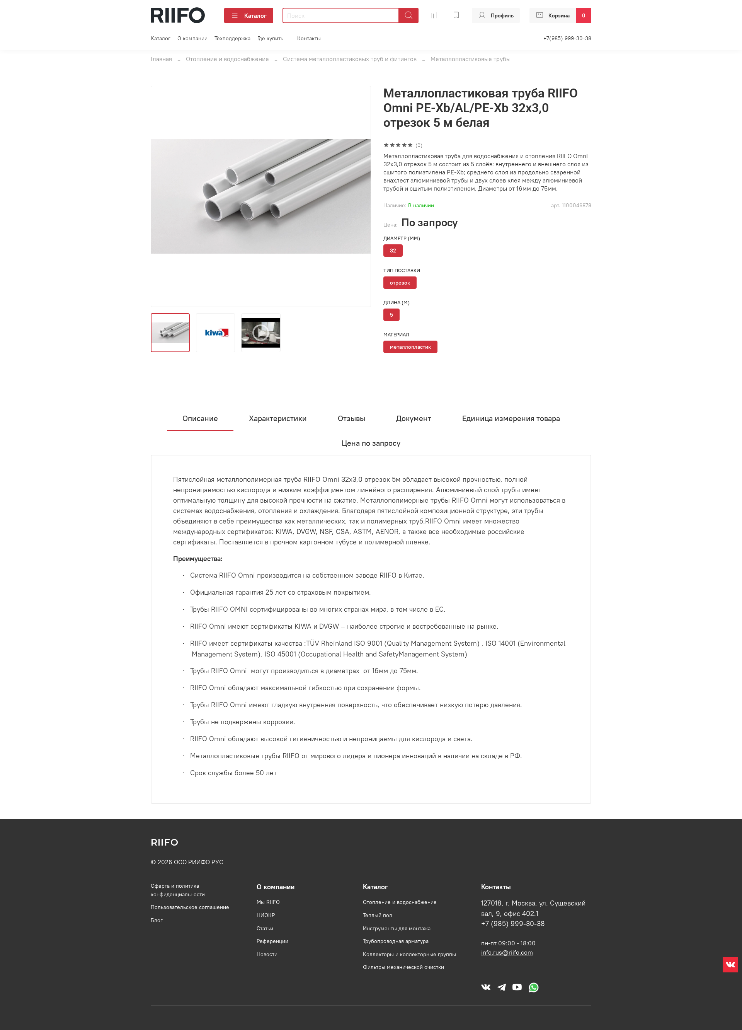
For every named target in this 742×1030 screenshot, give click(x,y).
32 (393, 250)
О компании (192, 38)
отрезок (400, 282)
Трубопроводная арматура (396, 941)
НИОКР (266, 915)
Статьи (265, 928)
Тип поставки (401, 270)
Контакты (309, 38)
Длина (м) (396, 302)
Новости (267, 954)
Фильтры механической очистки (403, 966)
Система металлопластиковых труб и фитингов (350, 59)
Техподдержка (232, 38)
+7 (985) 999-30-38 (513, 923)
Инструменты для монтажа (397, 928)
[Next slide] (358, 196)
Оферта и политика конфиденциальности (178, 890)
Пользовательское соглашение (190, 907)
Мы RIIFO (268, 902)
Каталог (255, 15)
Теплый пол (377, 915)
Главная (161, 59)
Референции (272, 941)
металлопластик (410, 346)
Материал (396, 335)
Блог (157, 920)
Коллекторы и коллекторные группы (409, 954)
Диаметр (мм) (401, 238)
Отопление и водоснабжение (227, 59)
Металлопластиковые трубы (471, 59)
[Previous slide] (163, 196)
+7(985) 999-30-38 (567, 38)
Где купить (270, 38)
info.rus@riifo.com (507, 952)
